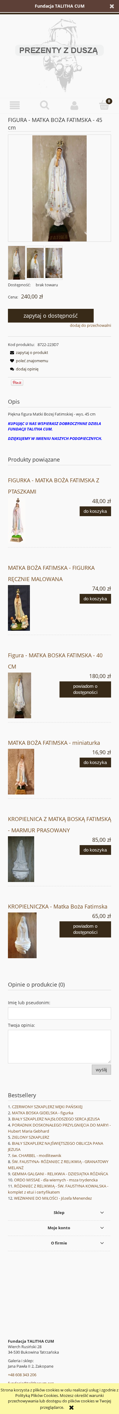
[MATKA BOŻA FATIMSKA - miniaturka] (34, 771)
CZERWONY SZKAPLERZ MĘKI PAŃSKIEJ (47, 1106)
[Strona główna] (59, 54)
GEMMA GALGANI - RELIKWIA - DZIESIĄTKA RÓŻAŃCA (60, 1174)
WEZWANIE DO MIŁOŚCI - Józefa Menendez (53, 1198)
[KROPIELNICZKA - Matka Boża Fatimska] (34, 935)
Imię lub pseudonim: (29, 1002)
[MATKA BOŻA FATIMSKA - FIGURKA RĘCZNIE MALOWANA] (34, 608)
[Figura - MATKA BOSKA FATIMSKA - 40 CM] (34, 695)
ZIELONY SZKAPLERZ (30, 1137)
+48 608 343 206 (22, 1374)
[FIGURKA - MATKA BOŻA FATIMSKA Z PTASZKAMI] (34, 520)
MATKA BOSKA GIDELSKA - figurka (42, 1113)
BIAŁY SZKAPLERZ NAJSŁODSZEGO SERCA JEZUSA (56, 1119)
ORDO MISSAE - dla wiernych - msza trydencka (56, 1180)
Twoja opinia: (21, 1025)
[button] (15, 105)
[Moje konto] (74, 105)
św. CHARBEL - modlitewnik (36, 1155)
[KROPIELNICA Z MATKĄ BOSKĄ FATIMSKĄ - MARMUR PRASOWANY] (34, 859)
